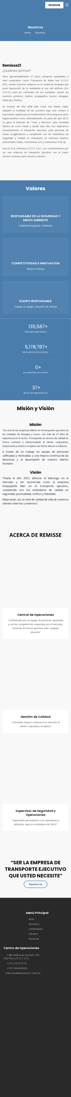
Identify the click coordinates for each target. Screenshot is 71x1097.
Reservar (34, 938)
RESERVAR (54, 5)
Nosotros (34, 924)
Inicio (31, 919)
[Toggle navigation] (67, 5)
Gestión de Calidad (36, 717)
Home (27, 32)
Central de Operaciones (35, 615)
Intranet (33, 933)
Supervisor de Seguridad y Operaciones (36, 813)
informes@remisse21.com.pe (23, 973)
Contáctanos (36, 928)
